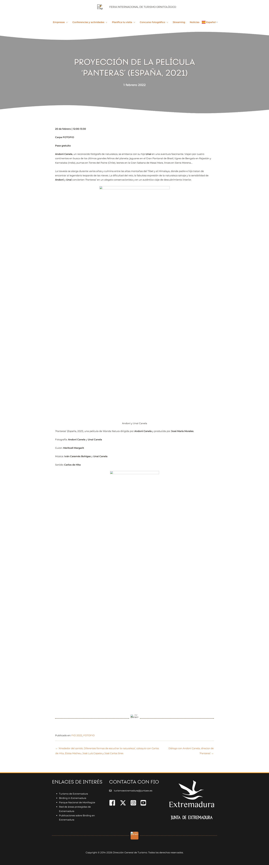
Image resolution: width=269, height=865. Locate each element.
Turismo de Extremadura (73, 793)
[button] (66, 22)
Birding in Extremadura (72, 798)
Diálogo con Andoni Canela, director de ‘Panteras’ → (191, 749)
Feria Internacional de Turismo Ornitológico (142, 6)
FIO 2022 (76, 735)
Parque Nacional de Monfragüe (77, 802)
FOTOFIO (89, 735)
